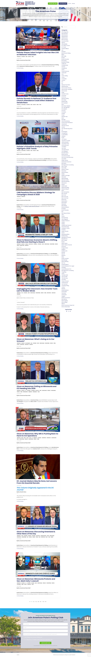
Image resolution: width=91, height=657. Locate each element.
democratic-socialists (67, 89)
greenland (29, 535)
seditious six (29, 584)
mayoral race (65, 172)
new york (64, 195)
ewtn (63, 104)
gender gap (64, 116)
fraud (30, 437)
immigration (35, 437)
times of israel (65, 281)
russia (63, 241)
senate (63, 252)
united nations (65, 290)
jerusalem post (65, 143)
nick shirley (64, 205)
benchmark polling (66, 53)
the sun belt (64, 276)
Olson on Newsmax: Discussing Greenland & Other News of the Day (36, 533)
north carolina (65, 210)
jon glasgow (33, 390)
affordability (64, 44)
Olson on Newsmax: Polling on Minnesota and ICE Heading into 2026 (36, 387)
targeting (64, 272)
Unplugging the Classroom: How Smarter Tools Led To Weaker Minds (37, 290)
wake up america (66, 297)
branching (64, 60)
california (64, 63)
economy (64, 97)
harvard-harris (65, 125)
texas (63, 273)
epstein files (64, 101)
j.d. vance (64, 139)
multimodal (64, 186)
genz (22, 292)
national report (65, 189)
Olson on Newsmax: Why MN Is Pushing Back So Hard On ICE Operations (37, 435)
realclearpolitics (25, 391)
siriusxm (63, 255)
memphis (64, 177)
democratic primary (66, 88)
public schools (49, 292)
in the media (23, 56)
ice (25, 390)
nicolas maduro (65, 207)
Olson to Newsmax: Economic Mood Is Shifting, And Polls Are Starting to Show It (37, 241)
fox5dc (63, 113)
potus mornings (65, 226)
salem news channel (67, 245)
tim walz (64, 279)
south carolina (65, 258)
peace (63, 216)
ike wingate (64, 131)
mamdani (64, 163)
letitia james (38, 535)
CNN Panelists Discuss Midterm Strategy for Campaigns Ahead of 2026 (36, 193)
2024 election (65, 35)
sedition (63, 249)
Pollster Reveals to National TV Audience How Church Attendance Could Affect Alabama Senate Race (36, 100)
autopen (64, 51)
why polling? (64, 302)
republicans (26, 245)
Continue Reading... (20, 68)
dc (62, 83)
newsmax (29, 56)
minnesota (48, 390)
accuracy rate (65, 41)
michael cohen (65, 180)
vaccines (64, 293)
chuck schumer (65, 71)
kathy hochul (65, 154)
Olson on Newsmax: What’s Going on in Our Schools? (35, 340)
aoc (62, 50)
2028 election (23, 196)
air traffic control (66, 45)
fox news (64, 112)
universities (31, 344)
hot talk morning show (67, 128)
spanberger (64, 260)
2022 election (65, 33)
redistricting (64, 235)
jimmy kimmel (65, 145)
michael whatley (65, 181)
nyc (62, 211)
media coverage (32, 292)
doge (63, 92)
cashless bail (65, 65)
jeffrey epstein (65, 142)
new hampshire (65, 192)
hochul (63, 127)
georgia (63, 119)
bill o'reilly (64, 56)
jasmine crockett (66, 140)
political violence (66, 220)
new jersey (64, 193)
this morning (65, 278)
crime (63, 77)
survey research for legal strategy (68, 266)
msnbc (63, 184)
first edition (64, 109)
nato (63, 190)
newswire (64, 204)
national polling (38, 292)
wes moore (64, 299)
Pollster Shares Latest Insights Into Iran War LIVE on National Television (38, 53)
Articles (73, 3)
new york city (65, 196)
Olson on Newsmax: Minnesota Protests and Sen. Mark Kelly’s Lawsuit (36, 580)
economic (64, 95)
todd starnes (53, 292)
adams (63, 42)
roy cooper (64, 240)
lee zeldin (64, 158)
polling (32, 56)
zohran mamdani (66, 306)
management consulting (68, 165)
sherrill (63, 254)
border (25, 437)
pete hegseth (19, 584)
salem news (64, 243)
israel (63, 137)
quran (63, 232)
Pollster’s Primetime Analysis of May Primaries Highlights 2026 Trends (37, 147)
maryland (64, 171)
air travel (64, 47)
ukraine (63, 288)
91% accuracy (65, 39)
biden (22, 437)
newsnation (64, 201)
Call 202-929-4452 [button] (53, 3)
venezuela (64, 294)
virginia (63, 296)
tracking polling (65, 285)
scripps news (65, 248)
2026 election (19, 56)
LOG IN (69, 3)
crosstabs (64, 78)
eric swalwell (25, 535)
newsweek (64, 202)
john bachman (44, 437)
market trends (65, 169)
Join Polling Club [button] (62, 3)
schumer (64, 246)
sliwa (63, 257)
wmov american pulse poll (68, 305)
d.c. (62, 81)
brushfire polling (65, 62)
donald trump (65, 94)
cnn (63, 74)
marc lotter (37, 390)
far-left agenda (27, 343)
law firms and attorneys (67, 157)
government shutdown (67, 122)
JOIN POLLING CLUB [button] (45, 643)
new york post (65, 198)
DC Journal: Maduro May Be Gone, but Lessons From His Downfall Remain (37, 482)
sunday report (35, 391)
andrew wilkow (65, 48)
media (26, 56)
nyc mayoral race (66, 213)
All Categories (65, 32)
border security (65, 59)
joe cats (64, 148)
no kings (64, 208)
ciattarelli (64, 72)
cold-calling (65, 75)
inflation (63, 136)
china (22, 535)
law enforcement (54, 437)
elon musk (64, 100)
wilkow (63, 303)
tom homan (64, 284)
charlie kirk (64, 68)
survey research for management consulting (68, 269)
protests (18, 344)
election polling (23, 104)
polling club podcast (66, 225)
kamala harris (49, 437)
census (27, 437)
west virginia (65, 300)
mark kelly (64, 168)
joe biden (64, 146)
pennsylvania (65, 217)
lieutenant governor (43, 535)
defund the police (66, 84)
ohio (63, 214)
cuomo (63, 80)
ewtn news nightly (66, 106)
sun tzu (63, 263)
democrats (23, 343)
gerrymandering (66, 121)
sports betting (65, 261)
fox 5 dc (64, 110)
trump (40, 104)
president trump (22, 245)
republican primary (66, 237)
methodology (65, 178)
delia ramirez (65, 86)
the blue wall (65, 275)
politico (63, 222)
